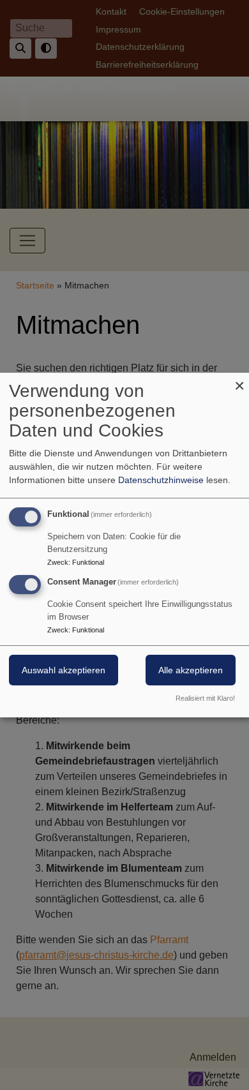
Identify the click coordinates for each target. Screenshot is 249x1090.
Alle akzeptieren (190, 670)
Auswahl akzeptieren (63, 670)
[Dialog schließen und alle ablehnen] (239, 381)
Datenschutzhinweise (161, 480)
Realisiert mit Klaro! (205, 698)
